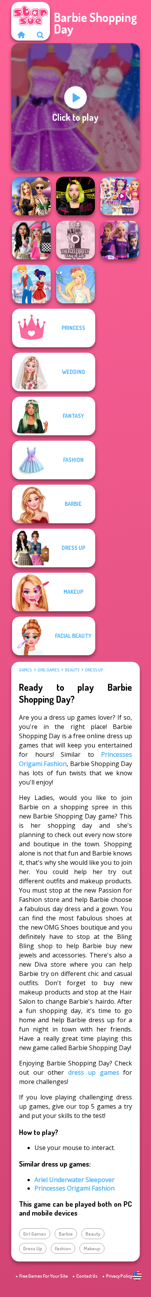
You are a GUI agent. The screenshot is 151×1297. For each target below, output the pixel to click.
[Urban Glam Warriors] (75, 196)
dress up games (93, 1072)
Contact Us (87, 1276)
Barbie (66, 1234)
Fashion (63, 1248)
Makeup (92, 1248)
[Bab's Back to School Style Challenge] (31, 240)
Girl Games (48, 670)
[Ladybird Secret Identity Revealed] (31, 284)
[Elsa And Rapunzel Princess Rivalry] (119, 196)
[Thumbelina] (75, 284)
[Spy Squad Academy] (119, 240)
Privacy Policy (119, 1276)
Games (25, 670)
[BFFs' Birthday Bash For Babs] (31, 196)
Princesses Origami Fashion (74, 1188)
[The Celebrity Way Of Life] (75, 240)
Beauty (72, 670)
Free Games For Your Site (43, 1276)
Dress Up (94, 670)
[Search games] (40, 35)
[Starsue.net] (21, 35)
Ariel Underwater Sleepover (74, 1179)
